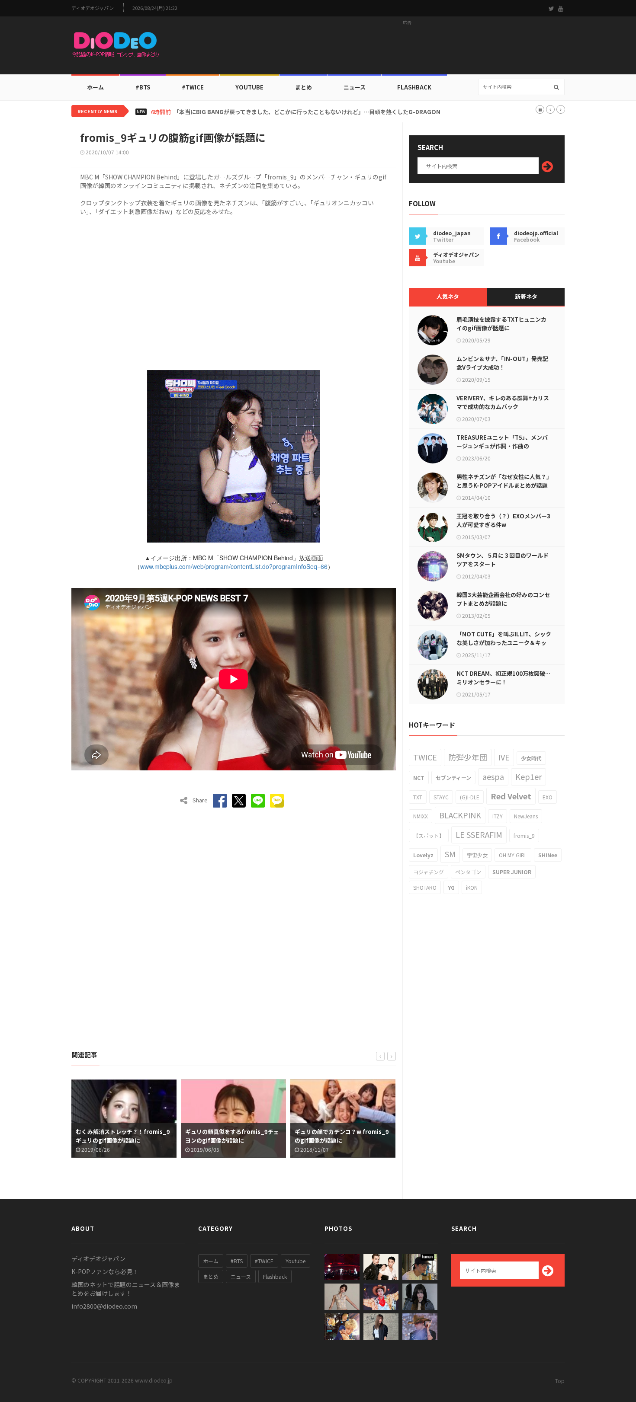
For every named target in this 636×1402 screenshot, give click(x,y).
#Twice (193, 87)
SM (450, 853)
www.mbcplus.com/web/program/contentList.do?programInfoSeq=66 (234, 566)
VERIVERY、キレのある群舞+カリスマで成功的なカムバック (502, 402)
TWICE (425, 757)
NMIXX (420, 816)
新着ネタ (526, 296)
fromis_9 (524, 835)
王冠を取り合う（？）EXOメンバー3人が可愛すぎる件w (503, 520)
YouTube (249, 87)
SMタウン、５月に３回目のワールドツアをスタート (502, 559)
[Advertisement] (407, 48)
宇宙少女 (477, 855)
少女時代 (531, 758)
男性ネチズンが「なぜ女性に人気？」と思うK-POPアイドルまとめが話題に (502, 485)
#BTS (142, 87)
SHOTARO (425, 887)
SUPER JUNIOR (511, 871)
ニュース (355, 87)
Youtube (295, 1261)
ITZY (497, 816)
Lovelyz (423, 855)
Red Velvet (511, 796)
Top (560, 1380)
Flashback (414, 87)
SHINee (547, 855)
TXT (417, 797)
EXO (547, 797)
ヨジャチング (428, 871)
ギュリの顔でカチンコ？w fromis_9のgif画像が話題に (342, 1135)
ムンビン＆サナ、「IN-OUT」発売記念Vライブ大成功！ (502, 362)
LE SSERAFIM (479, 834)
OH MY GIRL (513, 855)
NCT (418, 777)
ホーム (95, 87)
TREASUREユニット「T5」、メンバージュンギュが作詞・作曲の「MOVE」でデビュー (502, 446)
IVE (504, 757)
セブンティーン (453, 777)
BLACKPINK (460, 815)
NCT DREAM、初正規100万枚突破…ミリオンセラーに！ (503, 677)
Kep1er (528, 776)
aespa (493, 776)
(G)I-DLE (469, 797)
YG (451, 887)
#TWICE (264, 1261)
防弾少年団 (467, 757)
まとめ (303, 87)
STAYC (441, 797)
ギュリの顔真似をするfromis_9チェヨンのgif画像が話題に (232, 1135)
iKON (472, 887)
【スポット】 (428, 835)
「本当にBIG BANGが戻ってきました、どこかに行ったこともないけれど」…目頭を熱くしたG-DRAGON (306, 112)
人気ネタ (448, 296)
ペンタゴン (468, 871)
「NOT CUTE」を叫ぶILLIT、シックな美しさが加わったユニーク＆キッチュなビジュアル (503, 642)
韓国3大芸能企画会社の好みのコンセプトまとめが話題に (503, 599)
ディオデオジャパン (92, 8)
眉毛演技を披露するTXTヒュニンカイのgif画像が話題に (501, 323)
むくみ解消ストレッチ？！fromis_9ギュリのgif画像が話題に (123, 1135)
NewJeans (526, 816)
